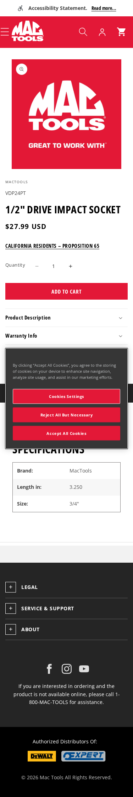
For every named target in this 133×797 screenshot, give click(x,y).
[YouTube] (84, 668)
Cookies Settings (66, 396)
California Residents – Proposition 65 (52, 245)
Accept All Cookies (66, 433)
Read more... (104, 8)
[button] (83, 32)
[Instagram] (66, 668)
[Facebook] (49, 668)
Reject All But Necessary (66, 414)
